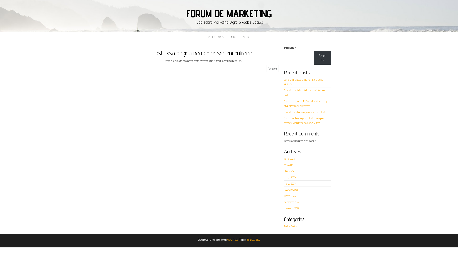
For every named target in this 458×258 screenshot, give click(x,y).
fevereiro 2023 (291, 189)
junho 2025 (289, 158)
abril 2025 (289, 171)
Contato (233, 37)
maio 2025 (289, 165)
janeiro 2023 (290, 196)
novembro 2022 (291, 208)
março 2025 (290, 177)
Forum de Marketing (229, 13)
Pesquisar (290, 47)
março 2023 (290, 183)
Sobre (246, 37)
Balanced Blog (253, 239)
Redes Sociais (215, 37)
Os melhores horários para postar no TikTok (305, 112)
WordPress (232, 239)
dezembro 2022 (291, 202)
